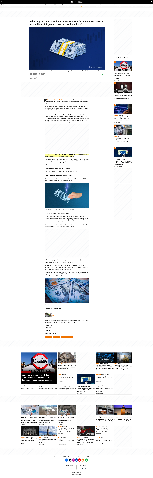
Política (55, 4)
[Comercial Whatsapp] (85, 468)
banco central (49, 337)
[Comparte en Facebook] (31, 74)
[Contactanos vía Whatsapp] (71, 468)
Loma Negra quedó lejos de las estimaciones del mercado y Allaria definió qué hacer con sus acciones (123, 76)
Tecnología (99, 4)
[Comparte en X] (34, 74)
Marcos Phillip (34, 77)
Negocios (90, 4)
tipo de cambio (56, 337)
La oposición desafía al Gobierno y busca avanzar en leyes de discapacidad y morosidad (123, 97)
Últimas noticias (37, 4)
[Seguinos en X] (70, 460)
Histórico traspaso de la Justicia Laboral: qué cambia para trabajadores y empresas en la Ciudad (29, 441)
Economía (47, 4)
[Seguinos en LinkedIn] (76, 460)
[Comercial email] (82, 468)
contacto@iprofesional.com (77, 474)
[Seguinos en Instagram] (73, 460)
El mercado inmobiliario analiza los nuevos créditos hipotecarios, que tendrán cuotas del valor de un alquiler (29, 420)
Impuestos (73, 4)
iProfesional (32, 19)
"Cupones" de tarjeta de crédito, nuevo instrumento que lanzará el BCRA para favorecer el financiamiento (123, 162)
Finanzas (64, 4)
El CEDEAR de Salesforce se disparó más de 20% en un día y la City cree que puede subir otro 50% (105, 367)
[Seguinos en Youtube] (79, 460)
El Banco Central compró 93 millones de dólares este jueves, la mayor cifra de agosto (123, 140)
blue (62, 337)
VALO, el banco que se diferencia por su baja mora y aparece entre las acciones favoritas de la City (104, 419)
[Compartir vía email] (44, 74)
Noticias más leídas (27, 349)
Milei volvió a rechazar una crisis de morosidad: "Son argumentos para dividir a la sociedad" (123, 419)
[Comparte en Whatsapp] (36, 74)
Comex (107, 4)
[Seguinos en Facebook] (66, 460)
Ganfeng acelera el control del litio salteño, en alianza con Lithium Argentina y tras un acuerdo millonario (47, 420)
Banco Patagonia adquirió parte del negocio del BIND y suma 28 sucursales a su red (67, 367)
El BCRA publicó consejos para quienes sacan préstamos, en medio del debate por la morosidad (66, 420)
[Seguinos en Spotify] (86, 460)
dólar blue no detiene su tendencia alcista (57, 100)
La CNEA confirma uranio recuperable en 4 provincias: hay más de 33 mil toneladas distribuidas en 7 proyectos (123, 367)
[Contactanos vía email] (68, 468)
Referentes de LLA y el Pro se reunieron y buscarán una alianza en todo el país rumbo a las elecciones (67, 388)
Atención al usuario (69, 465)
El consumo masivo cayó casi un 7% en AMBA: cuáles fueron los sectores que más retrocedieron (104, 430)
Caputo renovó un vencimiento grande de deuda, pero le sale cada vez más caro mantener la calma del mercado (104, 389)
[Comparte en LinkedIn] (39, 74)
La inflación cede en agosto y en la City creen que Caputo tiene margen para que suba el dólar (85, 440)
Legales (81, 4)
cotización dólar (68, 337)
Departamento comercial (83, 466)
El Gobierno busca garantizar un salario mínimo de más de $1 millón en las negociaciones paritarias (104, 377)
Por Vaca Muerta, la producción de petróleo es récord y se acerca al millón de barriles (48, 440)
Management (116, 4)
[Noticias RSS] (82, 460)
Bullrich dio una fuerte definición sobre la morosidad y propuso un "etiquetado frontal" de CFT (66, 430)
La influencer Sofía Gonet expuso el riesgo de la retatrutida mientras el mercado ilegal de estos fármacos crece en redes (104, 441)
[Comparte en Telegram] (42, 74)
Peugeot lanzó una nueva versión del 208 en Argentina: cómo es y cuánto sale (66, 440)
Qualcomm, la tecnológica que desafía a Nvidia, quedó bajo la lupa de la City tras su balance (122, 118)
